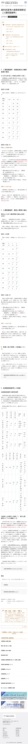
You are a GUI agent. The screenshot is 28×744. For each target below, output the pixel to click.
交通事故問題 (18, 728)
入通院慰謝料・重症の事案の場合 (12, 35)
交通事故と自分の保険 (6, 650)
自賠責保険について (5, 673)
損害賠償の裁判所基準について (11, 591)
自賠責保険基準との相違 (10, 49)
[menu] (25, 2)
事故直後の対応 (4, 655)
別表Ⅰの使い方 (9, 43)
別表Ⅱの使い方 (9, 31)
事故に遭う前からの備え (6, 645)
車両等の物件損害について (7, 664)
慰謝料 (13, 601)
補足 (7, 57)
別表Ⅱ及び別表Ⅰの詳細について (12, 46)
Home (2, 5)
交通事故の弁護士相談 (6, 641)
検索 (25, 626)
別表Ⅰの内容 (9, 40)
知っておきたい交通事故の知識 (8, 687)
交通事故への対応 (8, 5)
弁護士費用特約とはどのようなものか (13, 568)
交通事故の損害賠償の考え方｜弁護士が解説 (11, 659)
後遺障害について (5, 678)
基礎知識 (9, 601)
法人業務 (17, 735)
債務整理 (17, 732)
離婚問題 (17, 730)
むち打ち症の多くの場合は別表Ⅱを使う (15, 26)
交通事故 (6, 584)
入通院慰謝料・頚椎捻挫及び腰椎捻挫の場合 (14, 24)
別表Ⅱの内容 (9, 29)
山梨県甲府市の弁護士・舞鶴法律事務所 (15, 742)
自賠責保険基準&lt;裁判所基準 (13, 51)
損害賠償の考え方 (20, 601)
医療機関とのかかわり (6, 669)
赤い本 (8, 603)
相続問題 (17, 734)
